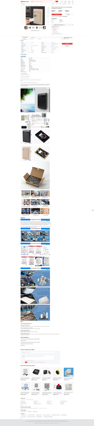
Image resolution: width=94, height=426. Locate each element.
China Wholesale (44, 420)
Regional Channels (56, 420)
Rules (73, 3)
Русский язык (40, 421)
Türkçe (61, 421)
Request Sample (65, 16)
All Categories (23, 3)
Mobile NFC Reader (35, 411)
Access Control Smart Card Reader (31, 416)
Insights (65, 420)
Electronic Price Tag (36, 401)
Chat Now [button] (68, 14)
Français (37, 421)
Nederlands (48, 421)
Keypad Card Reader (23, 411)
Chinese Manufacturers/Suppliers (38, 420)
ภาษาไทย (59, 421)
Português (35, 421)
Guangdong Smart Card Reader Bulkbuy (48, 416)
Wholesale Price (48, 420)
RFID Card (48, 402)
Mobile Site (63, 420)
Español (32, 421)
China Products (32, 420)
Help (60, 3)
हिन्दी (56, 421)
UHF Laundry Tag (62, 402)
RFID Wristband (62, 403)
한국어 (53, 421)
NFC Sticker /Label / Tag (23, 402)
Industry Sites (51, 420)
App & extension (64, 3)
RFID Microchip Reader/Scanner (37, 403)
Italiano (43, 421)
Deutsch (45, 421)
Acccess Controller (23, 401)
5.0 (64, 38)
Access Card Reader (23, 416)
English (30, 421)
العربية (51, 421)
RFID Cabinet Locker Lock (23, 403)
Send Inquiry (56, 14)
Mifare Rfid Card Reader (39, 416)
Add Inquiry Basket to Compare (35, 30)
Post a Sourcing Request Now (41, 362)
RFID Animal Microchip (49, 403)
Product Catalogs (31, 399)
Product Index (59, 420)
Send (26, 362)
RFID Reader (35, 402)
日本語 (55, 421)
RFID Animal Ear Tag (49, 401)
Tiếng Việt (64, 421)
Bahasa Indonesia (67, 421)
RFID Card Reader (29, 411)
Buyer (56, 3)
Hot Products (29, 420)
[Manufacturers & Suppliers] (25, 1)
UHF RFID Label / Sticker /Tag (63, 401)
